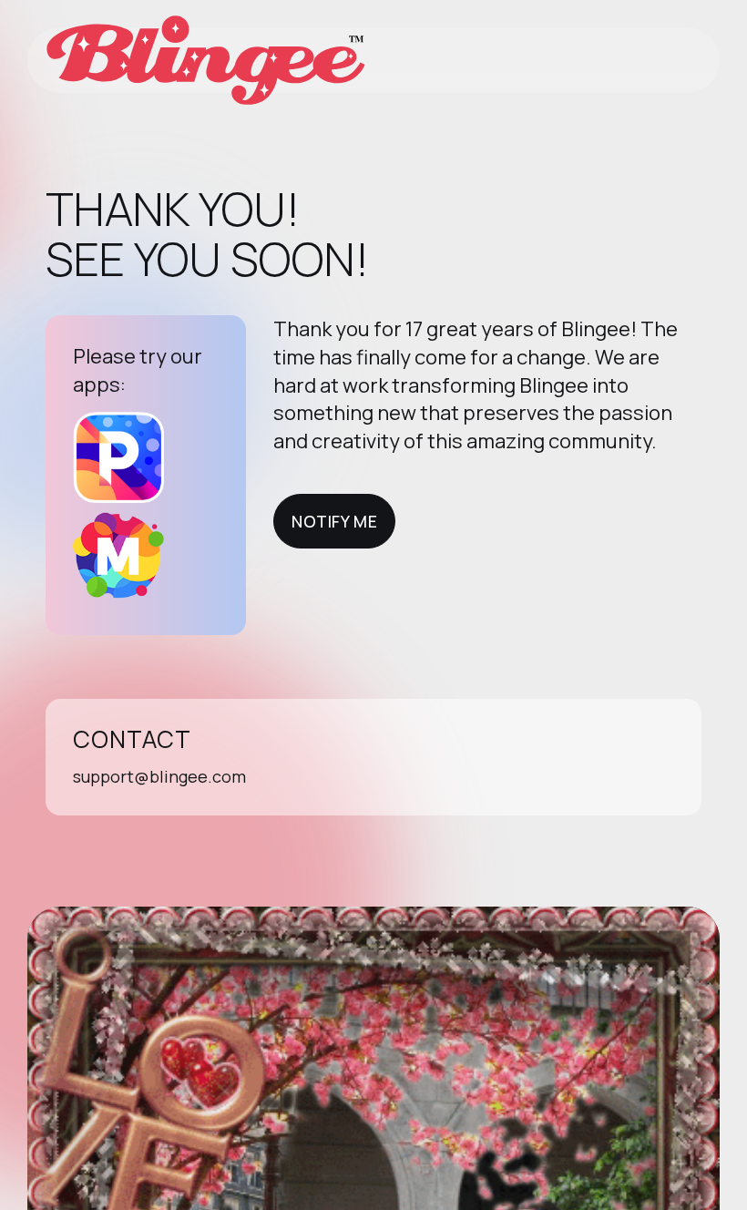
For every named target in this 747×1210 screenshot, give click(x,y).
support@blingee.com (159, 776)
